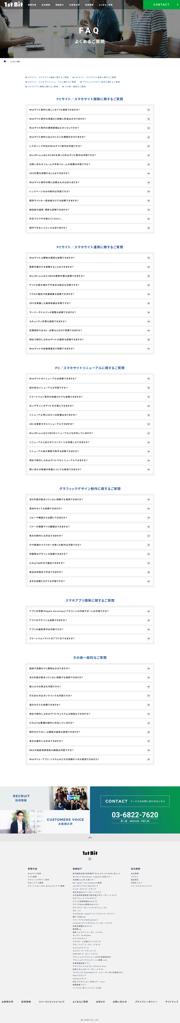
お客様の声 (74, 5)
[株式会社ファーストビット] (14, 4)
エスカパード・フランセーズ (84, 951)
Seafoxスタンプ (80, 979)
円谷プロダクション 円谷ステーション (89, 982)
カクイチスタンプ (80, 939)
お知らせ (100, 1002)
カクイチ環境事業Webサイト (85, 901)
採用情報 (89, 5)
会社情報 (135, 874)
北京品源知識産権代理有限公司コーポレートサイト (95, 895)
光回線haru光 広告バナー (84, 880)
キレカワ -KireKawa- (82, 935)
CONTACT (162, 4)
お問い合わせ (120, 1002)
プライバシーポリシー (146, 1002)
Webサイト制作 (34, 874)
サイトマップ (171, 1002)
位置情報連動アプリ (81, 963)
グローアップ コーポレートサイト (87, 945)
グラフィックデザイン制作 (38, 880)
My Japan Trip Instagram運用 (87, 883)
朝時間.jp (77, 929)
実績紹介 (59, 5)
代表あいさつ (136, 883)
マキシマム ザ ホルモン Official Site (89, 966)
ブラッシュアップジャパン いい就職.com (90, 960)
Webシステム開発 (35, 883)
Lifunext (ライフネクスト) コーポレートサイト (93, 923)
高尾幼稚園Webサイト (82, 926)
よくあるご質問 (106, 5)
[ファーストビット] (90, 854)
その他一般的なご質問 (75, 87)
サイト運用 (32, 877)
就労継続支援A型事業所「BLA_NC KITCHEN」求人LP (96, 874)
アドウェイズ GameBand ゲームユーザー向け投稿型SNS (98, 972)
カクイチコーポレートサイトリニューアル (90, 908)
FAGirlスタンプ (79, 976)
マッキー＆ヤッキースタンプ (84, 889)
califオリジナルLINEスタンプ (85, 886)
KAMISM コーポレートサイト (85, 954)
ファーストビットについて (141, 886)
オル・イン (77, 911)
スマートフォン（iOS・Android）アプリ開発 (46, 886)
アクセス (134, 877)
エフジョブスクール (81, 948)
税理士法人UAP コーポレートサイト (88, 969)
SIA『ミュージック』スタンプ (85, 898)
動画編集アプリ (79, 985)
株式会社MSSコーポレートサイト (87, 892)
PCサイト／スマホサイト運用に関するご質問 (96, 77)
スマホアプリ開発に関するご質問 (43, 87)
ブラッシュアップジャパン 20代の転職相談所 (92, 957)
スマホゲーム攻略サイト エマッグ (87, 942)
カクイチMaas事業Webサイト (86, 904)
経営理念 (135, 880)
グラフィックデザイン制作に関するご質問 (101, 82)
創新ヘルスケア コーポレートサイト (88, 932)
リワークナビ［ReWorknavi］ (85, 920)
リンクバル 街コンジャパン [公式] (87, 988)
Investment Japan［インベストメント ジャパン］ (94, 914)
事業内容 (32, 5)
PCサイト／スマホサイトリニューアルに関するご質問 (52, 82)
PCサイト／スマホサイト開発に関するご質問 (48, 77)
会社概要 (46, 5)
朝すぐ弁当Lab (79, 917)
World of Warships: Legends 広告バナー (92, 877)
